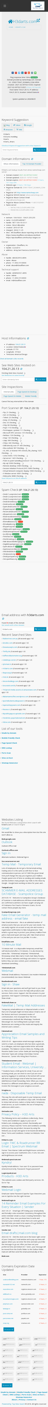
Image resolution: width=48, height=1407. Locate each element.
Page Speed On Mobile (12, 396)
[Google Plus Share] (16, 72)
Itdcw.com (7, 722)
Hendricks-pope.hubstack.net (14, 718)
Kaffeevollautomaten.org (12, 655)
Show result (40, 150)
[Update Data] (32, 159)
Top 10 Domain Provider (31, 164)
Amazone (9, 129)
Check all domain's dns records (11, 358)
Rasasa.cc (6, 709)
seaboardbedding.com (10, 1280)
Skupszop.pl (7, 673)
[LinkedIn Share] (22, 72)
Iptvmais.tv (7, 664)
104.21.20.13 (20, 344)
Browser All (8, 1329)
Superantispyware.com (11, 705)
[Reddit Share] (32, 72)
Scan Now (41, 379)
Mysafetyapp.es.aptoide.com (14, 713)
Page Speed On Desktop (27, 392)
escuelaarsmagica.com (11, 1299)
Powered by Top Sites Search (13, 1404)
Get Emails (41, 629)
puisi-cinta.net (8, 1313)
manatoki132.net (9, 1284)
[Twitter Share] (19, 72)
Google (29, 125)
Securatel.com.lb (9, 685)
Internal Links (9, 392)
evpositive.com (8, 1289)
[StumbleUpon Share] (28, 72)
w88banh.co (7, 1294)
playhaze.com (8, 1304)
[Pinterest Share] (25, 72)
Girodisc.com (8, 643)
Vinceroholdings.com (10, 681)
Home (11, 27)
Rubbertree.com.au (10, 638)
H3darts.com (20, 27)
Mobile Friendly (31, 396)
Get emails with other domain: (13, 625)
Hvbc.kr (5, 677)
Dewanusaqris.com (10, 647)
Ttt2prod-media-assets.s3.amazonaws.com (19, 690)
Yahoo (17, 125)
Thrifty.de (6, 651)
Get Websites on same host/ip (13, 375)
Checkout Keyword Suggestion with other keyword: (21, 146)
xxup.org (6, 1323)
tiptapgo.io (6, 1309)
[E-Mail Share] (35, 72)
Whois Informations (11, 164)
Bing (8, 125)
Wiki (20, 129)
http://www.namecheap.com (28, 192)
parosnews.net (8, 1318)
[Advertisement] (24, 51)
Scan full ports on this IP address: (14, 478)
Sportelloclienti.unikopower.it (14, 701)
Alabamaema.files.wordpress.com (15, 696)
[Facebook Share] (12, 72)
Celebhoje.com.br (9, 660)
